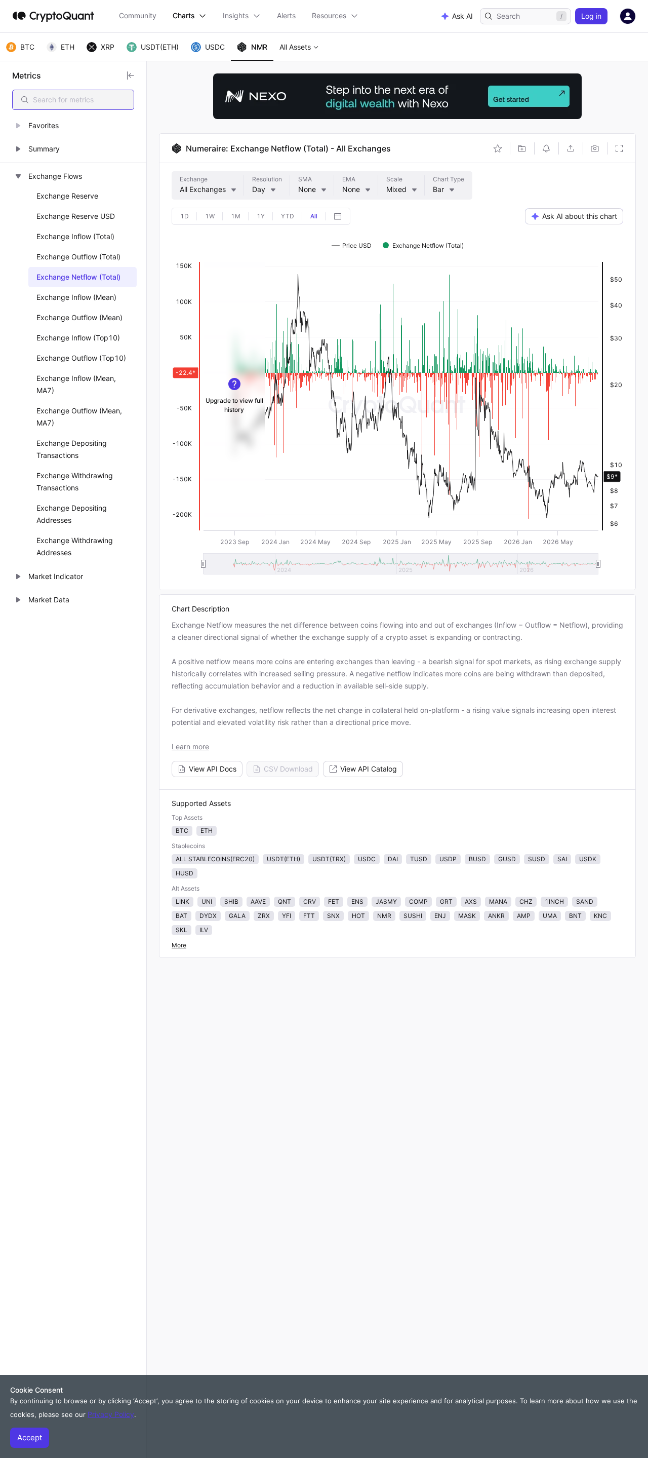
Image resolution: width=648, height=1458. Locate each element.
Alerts (286, 15)
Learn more (190, 746)
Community (137, 15)
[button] (73, 125)
